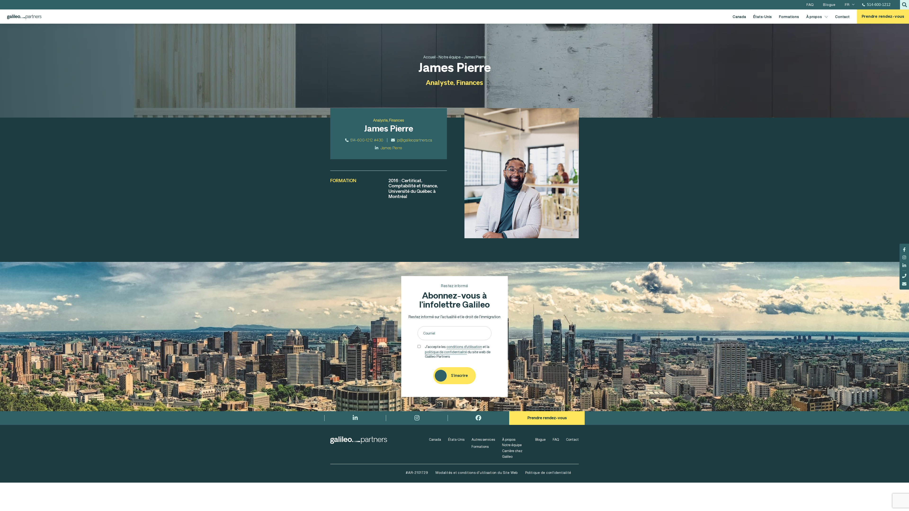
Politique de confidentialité (548, 472)
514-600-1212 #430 (366, 140)
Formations (789, 16)
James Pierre (391, 148)
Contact (842, 16)
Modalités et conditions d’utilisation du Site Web (477, 472)
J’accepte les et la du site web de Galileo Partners (457, 351)
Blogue (540, 439)
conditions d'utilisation (464, 346)
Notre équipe (512, 444)
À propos (814, 16)
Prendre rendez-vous (883, 16)
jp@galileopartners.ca (414, 140)
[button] (904, 4)
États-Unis (762, 16)
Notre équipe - (451, 57)
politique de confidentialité (446, 351)
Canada (739, 16)
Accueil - (430, 57)
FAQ (556, 439)
